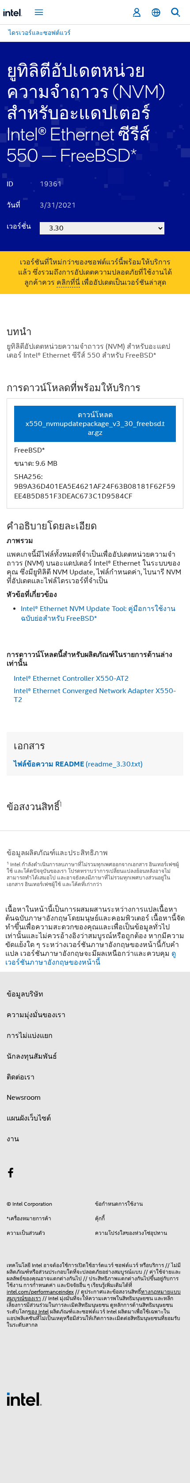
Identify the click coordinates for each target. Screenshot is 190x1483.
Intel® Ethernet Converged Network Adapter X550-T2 (95, 695)
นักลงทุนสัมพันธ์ (32, 1056)
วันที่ (13, 205)
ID (10, 184)
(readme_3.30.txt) (78, 764)
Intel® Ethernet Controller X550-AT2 (71, 678)
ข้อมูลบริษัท (25, 994)
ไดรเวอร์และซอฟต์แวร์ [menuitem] (39, 33)
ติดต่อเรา (20, 1077)
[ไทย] (156, 12)
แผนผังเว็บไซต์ (29, 1118)
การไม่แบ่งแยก (30, 1035)
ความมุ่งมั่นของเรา (36, 1015)
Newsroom (24, 1097)
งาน (13, 1139)
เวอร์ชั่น (19, 226)
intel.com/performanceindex (40, 1291)
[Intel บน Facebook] (10, 1174)
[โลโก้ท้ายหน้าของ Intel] (24, 1398)
